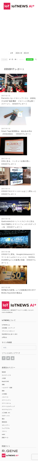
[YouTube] (12, 358)
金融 (3, 384)
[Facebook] (4, 358)
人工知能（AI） (6, 412)
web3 (3, 434)
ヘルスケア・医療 (7, 387)
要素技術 (4, 422)
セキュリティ (6, 425)
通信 (3, 419)
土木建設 (4, 394)
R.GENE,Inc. (9, 312)
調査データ (5, 437)
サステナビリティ (7, 409)
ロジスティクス (6, 375)
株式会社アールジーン (17, 310)
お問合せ (4, 337)
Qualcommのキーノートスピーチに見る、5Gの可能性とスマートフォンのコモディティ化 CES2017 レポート (18, 224)
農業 (3, 390)
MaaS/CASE (5, 381)
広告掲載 (4, 59)
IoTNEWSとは (6, 325)
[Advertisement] (19, 29)
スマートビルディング (8, 406)
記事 (11, 53)
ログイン (21, 59)
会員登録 (30, 59)
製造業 (4, 372)
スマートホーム (6, 403)
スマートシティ (6, 400)
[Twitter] (8, 358)
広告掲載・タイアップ (8, 328)
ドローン (4, 431)
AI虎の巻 (19, 53)
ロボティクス (6, 415)
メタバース (5, 397)
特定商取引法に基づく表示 (9, 334)
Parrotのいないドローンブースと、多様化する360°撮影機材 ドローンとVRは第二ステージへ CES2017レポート (18, 101)
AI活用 (26, 53)
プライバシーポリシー (8, 331)
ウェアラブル (6, 428)
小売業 (4, 378)
